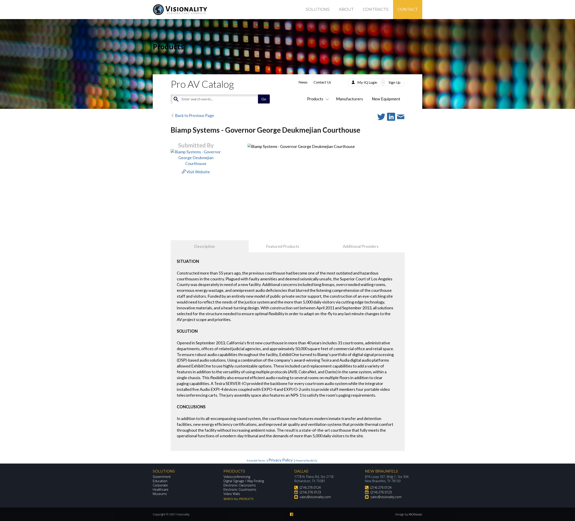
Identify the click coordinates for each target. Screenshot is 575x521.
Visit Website (198, 171)
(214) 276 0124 (310, 487)
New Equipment (386, 98)
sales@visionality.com (315, 497)
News (303, 82)
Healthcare (160, 489)
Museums (160, 494)
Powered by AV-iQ (306, 460)
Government (162, 477)
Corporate (160, 485)
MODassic (415, 514)
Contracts (376, 9)
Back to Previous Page (194, 115)
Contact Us (322, 82)
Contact (408, 9)
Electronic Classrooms (239, 485)
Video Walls (231, 494)
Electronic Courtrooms (239, 489)
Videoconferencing (236, 477)
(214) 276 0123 (310, 492)
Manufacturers (349, 98)
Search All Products (238, 499)
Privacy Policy (280, 459)
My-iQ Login (367, 82)
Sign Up (394, 82)
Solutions (318, 9)
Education (160, 481)
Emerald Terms (256, 460)
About (346, 9)
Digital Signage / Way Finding (243, 481)
